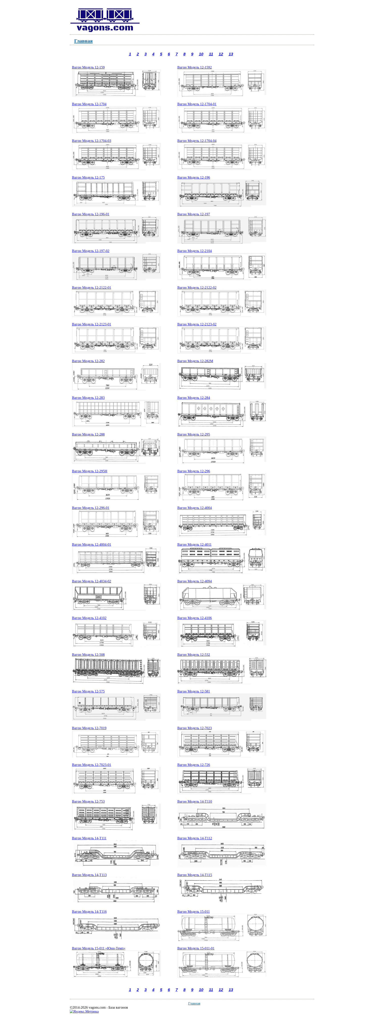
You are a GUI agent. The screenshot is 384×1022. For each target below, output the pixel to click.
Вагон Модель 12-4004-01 (91, 544)
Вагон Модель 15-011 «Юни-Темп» (98, 948)
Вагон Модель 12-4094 (194, 581)
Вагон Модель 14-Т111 (89, 838)
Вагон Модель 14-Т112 (194, 838)
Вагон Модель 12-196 (193, 177)
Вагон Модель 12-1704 (89, 104)
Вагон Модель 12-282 (88, 361)
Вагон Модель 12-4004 (194, 508)
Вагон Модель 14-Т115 (194, 875)
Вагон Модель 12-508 (88, 654)
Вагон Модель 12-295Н (89, 471)
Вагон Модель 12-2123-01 (91, 324)
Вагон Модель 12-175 (88, 177)
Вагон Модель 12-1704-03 (91, 141)
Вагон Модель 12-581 (193, 691)
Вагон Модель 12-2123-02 (196, 324)
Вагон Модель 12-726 (193, 765)
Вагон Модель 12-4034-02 (91, 581)
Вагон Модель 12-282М (195, 361)
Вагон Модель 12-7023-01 (91, 765)
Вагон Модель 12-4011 (194, 544)
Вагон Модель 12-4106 (194, 618)
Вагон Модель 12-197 (193, 214)
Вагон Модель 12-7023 (194, 728)
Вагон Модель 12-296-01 (90, 508)
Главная (83, 40)
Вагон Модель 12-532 (193, 654)
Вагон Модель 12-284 (193, 398)
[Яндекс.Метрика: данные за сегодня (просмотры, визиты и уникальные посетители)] (84, 1012)
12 (221, 54)
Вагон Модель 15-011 (193, 911)
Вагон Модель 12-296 (193, 471)
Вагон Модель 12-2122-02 (196, 287)
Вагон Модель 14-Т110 (194, 801)
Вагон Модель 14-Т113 (89, 875)
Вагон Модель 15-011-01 (195, 948)
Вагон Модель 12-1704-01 (196, 104)
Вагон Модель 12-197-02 (90, 251)
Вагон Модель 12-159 (88, 67)
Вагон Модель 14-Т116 (89, 911)
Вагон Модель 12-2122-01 (91, 287)
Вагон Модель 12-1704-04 (196, 141)
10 (201, 54)
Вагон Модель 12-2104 (194, 251)
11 (211, 54)
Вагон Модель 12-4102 (89, 618)
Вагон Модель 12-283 (88, 398)
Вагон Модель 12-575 (88, 691)
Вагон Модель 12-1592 (194, 67)
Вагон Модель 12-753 (88, 801)
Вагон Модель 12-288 (88, 434)
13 (231, 54)
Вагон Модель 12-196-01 (90, 214)
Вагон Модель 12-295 (193, 434)
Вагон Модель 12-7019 (89, 728)
